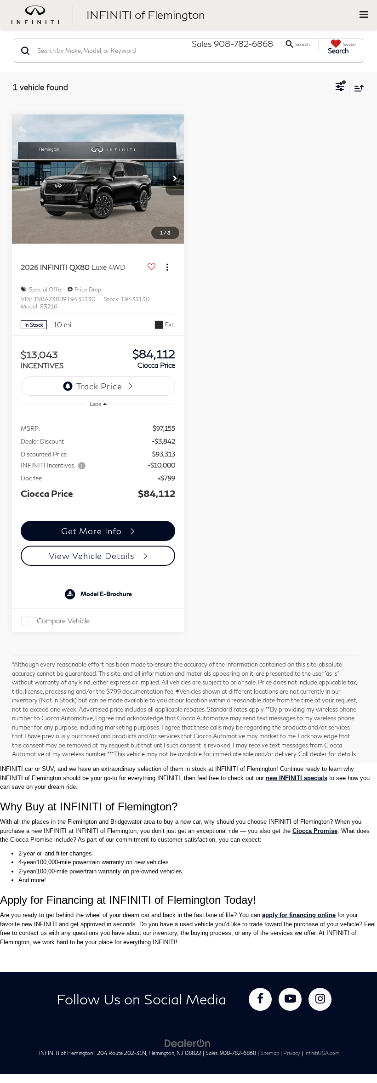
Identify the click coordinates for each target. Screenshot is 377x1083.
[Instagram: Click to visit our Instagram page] (319, 999)
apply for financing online (299, 915)
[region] (98, 461)
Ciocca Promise (314, 830)
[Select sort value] (356, 88)
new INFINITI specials (296, 778)
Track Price (99, 386)
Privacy (291, 1053)
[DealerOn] (187, 1042)
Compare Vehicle (63, 620)
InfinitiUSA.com (322, 1053)
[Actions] (167, 267)
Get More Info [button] (93, 531)
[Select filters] (340, 88)
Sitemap (269, 1053)
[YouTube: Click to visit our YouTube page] (290, 999)
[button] (175, 179)
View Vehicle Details (93, 556)
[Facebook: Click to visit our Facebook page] (260, 999)
